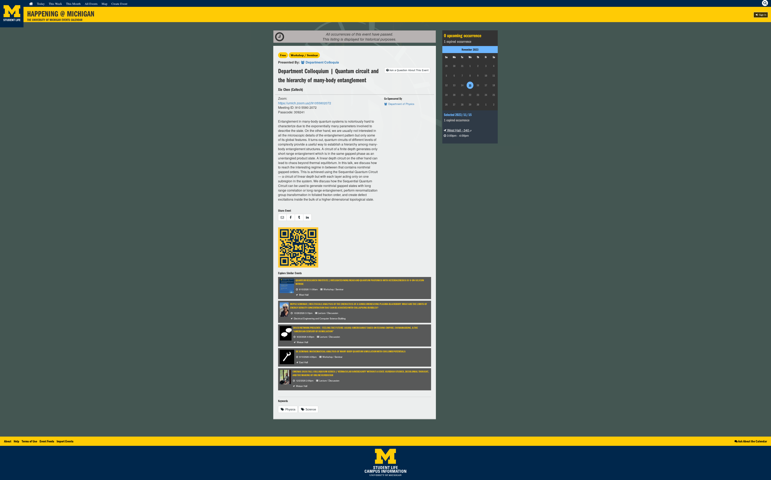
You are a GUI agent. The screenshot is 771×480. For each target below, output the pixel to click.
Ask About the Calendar (752, 441)
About (7, 441)
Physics (290, 409)
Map (104, 4)
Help (16, 441)
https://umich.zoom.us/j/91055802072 (304, 103)
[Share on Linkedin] (307, 217)
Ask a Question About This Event (408, 70)
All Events (91, 4)
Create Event (119, 4)
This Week (55, 4)
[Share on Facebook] (291, 217)
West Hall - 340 (458, 130)
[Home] (31, 4)
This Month (73, 4)
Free (283, 55)
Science (310, 409)
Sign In (762, 14)
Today (41, 4)
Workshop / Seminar (304, 55)
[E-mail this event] (282, 217)
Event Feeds (47, 441)
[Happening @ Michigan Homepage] (11, 25)
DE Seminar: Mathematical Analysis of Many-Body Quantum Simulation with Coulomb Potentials (351, 351)
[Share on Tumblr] (299, 217)
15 (470, 85)
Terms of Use (29, 441)
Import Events (65, 441)
